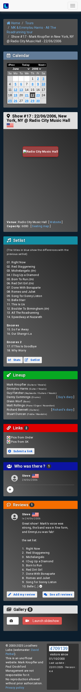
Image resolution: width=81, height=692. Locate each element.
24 (43, 95)
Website (55, 222)
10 (43, 84)
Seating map (40, 226)
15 (32, 90)
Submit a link (23, 451)
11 (10, 90)
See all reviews (60, 594)
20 (21, 95)
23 (38, 95)
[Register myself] (10, 489)
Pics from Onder (22, 437)
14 (27, 90)
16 (38, 90)
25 (10, 101)
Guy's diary (65, 397)
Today (26, 65)
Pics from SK (20, 441)
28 (27, 101)
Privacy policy (15, 687)
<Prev (11, 65)
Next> (42, 65)
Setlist (35, 360)
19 (16, 95)
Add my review (24, 594)
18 (10, 95)
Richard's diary (63, 409)
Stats (17, 360)
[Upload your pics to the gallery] (13, 621)
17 (43, 90)
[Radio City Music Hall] (40, 152)
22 (32, 95)
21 (27, 95)
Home (15, 23)
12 (16, 90)
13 (21, 90)
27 (21, 101)
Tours (29, 23)
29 (32, 101)
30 (38, 101)
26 (16, 101)
